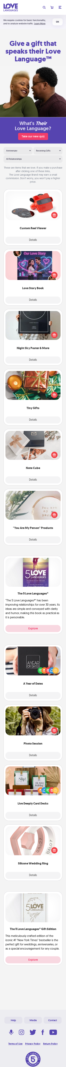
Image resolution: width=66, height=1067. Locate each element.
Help (13, 1020)
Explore (33, 628)
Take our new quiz (33, 136)
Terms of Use (15, 1043)
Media (33, 1020)
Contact (52, 1020)
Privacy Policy (32, 1043)
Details (33, 240)
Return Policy (50, 1043)
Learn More (39, 23)
